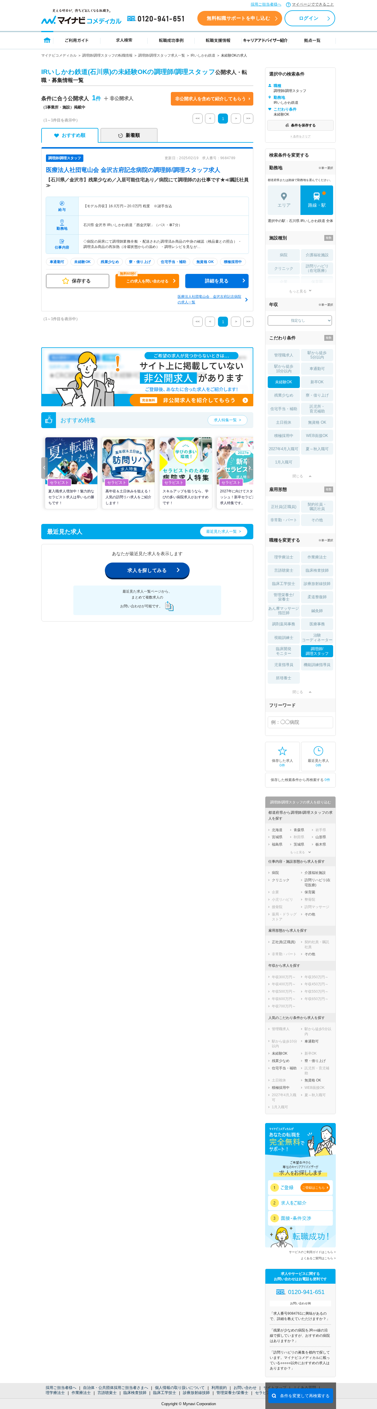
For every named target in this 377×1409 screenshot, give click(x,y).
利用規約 (219, 1387)
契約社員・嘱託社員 (317, 506)
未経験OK (283, 382)
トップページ (47, 40)
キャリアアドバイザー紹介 (265, 40)
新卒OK (317, 382)
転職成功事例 (171, 40)
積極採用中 (283, 435)
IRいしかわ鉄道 (203, 55)
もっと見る (298, 291)
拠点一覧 (312, 40)
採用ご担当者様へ (266, 4)
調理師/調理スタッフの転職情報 (107, 55)
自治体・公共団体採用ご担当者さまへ (115, 1387)
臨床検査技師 (134, 1392)
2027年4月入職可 (283, 449)
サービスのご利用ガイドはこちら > (312, 1252)
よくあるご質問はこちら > (318, 1258)
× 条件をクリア (300, 136)
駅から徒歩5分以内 (317, 355)
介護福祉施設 (317, 255)
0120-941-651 (156, 19)
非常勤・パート (283, 520)
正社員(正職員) (283, 506)
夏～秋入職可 (317, 449)
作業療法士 (81, 1392)
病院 (283, 255)
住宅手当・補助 (283, 409)
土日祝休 (283, 422)
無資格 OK (317, 422)
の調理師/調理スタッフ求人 (133, 170)
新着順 (133, 135)
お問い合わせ (245, 1387)
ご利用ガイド (76, 40)
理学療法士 (55, 1392)
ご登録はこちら (313, 1187)
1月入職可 (283, 462)
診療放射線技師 (196, 1392)
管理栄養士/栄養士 (232, 1392)
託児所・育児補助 (317, 408)
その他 (317, 520)
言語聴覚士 (107, 1392)
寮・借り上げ (317, 395)
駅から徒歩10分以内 (283, 368)
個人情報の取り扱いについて (180, 1387)
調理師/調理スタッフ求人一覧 (161, 55)
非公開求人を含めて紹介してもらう (210, 98)
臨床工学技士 (164, 1392)
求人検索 (124, 40)
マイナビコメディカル (59, 55)
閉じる (297, 476)
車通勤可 (317, 368)
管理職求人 (283, 355)
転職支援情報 (218, 40)
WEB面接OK (317, 435)
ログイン (308, 18)
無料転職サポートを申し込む (238, 18)
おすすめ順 (73, 135)
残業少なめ (283, 395)
